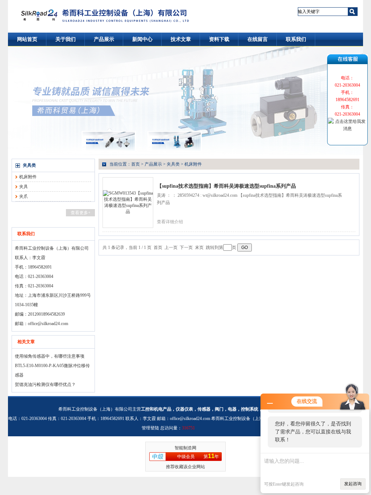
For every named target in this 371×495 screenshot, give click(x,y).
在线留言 (257, 39)
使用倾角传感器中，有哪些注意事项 (49, 356)
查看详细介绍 (170, 221)
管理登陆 (150, 427)
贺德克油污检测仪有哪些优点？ (45, 384)
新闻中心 (142, 39)
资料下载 (219, 39)
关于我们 (65, 39)
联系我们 (296, 39)
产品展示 (104, 39)
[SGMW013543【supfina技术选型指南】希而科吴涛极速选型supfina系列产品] (128, 202)
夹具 (23, 186)
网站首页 (27, 39)
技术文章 (181, 39)
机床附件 (28, 176)
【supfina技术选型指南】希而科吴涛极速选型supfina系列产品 (226, 186)
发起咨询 (353, 483)
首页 (135, 164)
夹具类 (29, 165)
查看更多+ (81, 212)
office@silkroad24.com (48, 323)
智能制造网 (185, 447)
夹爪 (23, 196)
